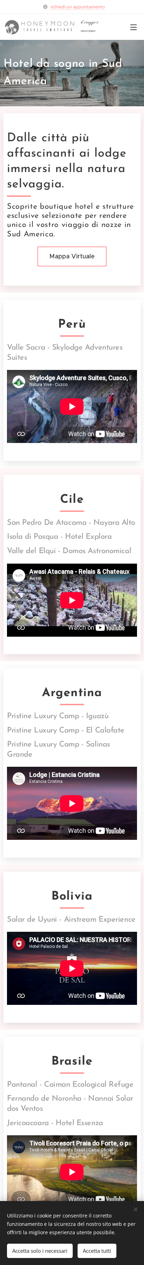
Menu (134, 27)
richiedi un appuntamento (77, 6)
